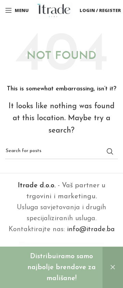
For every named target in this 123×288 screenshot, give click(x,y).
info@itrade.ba (91, 229)
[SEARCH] (110, 151)
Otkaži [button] (112, 267)
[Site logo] (54, 10)
